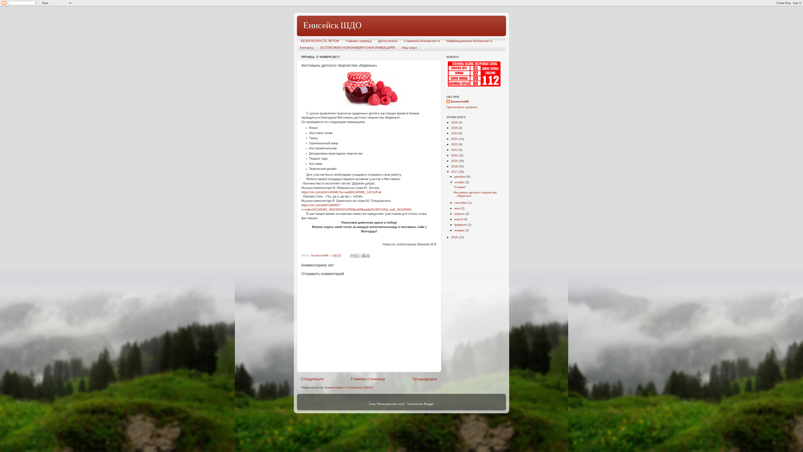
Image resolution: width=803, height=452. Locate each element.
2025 (455, 127)
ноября (459, 182)
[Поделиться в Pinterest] (368, 256)
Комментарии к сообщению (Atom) (349, 387)
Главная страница (359, 41)
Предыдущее (424, 379)
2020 (455, 155)
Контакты (307, 47)
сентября (461, 202)
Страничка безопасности (422, 41)
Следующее (312, 379)
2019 (455, 161)
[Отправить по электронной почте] (352, 256)
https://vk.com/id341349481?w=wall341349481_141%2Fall (341, 192)
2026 (455, 122)
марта (459, 219)
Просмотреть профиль (462, 107)
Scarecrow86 (460, 101)
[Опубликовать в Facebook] (364, 256)
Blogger (429, 404)
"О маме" (460, 187)
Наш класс (409, 47)
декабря (460, 176)
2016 (455, 237)
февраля (461, 224)
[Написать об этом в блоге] (356, 256)
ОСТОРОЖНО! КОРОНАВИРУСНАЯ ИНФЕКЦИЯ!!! (357, 47)
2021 (455, 149)
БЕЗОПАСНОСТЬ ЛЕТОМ (320, 41)
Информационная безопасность (469, 41)
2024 (455, 133)
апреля (459, 213)
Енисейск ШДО (332, 26)
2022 (455, 144)
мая (457, 208)
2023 (455, 139)
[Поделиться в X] (360, 256)
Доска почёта (387, 41)
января (459, 230)
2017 (455, 171)
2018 (455, 166)
